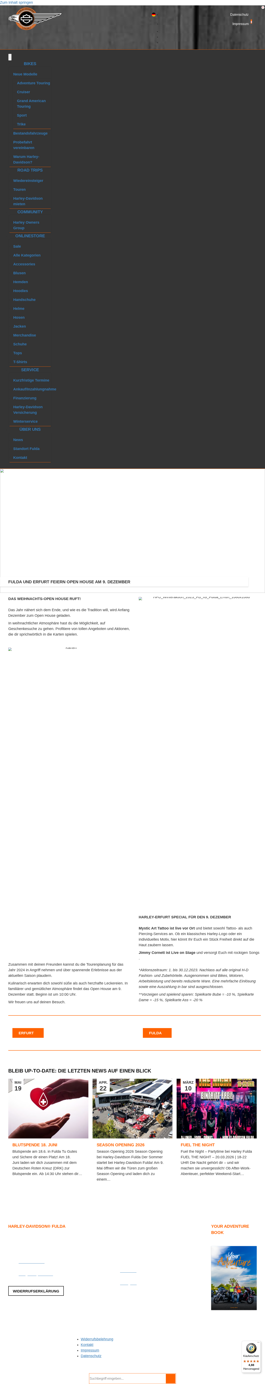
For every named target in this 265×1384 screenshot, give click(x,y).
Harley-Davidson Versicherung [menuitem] (28, 410)
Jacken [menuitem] (19, 326)
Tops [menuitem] (17, 353)
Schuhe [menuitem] (20, 344)
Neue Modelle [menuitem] (25, 74)
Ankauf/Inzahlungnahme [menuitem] (32, 389)
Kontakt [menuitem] (20, 458)
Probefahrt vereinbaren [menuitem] (23, 145)
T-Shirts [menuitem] (20, 362)
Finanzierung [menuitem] (24, 398)
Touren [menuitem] (19, 189)
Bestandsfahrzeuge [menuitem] (30, 133)
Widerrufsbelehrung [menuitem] (97, 1339)
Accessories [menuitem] (24, 264)
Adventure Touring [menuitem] (33, 83)
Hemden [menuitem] (20, 282)
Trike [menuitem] (21, 124)
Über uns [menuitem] (30, 429)
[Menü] (10, 57)
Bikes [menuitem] (30, 63)
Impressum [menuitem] (90, 1350)
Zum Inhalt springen (16, 2)
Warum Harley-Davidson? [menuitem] (26, 159)
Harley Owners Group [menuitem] (26, 225)
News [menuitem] (18, 440)
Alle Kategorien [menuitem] (27, 255)
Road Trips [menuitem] (30, 170)
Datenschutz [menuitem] (91, 1356)
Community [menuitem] (30, 212)
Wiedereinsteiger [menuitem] (28, 181)
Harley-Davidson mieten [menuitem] (28, 201)
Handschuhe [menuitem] (24, 300)
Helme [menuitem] (18, 309)
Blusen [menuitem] (19, 273)
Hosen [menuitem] (19, 317)
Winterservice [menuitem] (25, 421)
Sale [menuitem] (17, 246)
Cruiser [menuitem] (23, 92)
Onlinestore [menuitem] (30, 236)
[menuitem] (154, 15)
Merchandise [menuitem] (24, 335)
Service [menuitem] (30, 369)
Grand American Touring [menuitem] (31, 104)
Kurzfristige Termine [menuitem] (31, 380)
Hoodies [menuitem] (20, 291)
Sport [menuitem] (22, 115)
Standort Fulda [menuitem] (26, 449)
